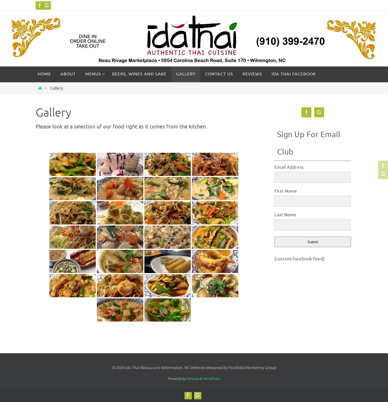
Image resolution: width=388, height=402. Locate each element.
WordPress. (212, 378)
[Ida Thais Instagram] (46, 5)
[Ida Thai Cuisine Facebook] (40, 5)
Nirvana (193, 378)
